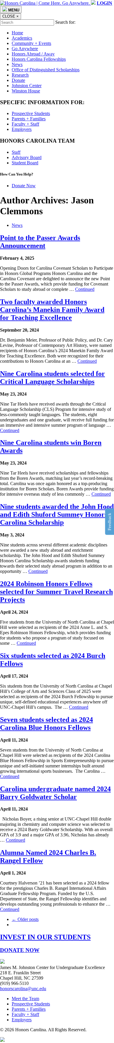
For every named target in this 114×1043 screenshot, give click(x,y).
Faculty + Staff (25, 123)
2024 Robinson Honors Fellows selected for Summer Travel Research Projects (56, 591)
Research (20, 74)
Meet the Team (25, 998)
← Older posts (25, 919)
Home (17, 32)
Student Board (25, 162)
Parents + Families (29, 118)
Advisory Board (27, 157)
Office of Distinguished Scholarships (46, 69)
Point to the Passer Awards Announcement (40, 241)
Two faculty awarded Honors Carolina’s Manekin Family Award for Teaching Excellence (52, 309)
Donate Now (24, 185)
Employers (22, 129)
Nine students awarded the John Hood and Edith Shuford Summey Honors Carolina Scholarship (57, 514)
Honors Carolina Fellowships (39, 59)
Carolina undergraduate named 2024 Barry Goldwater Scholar (55, 793)
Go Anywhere (25, 48)
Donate (18, 80)
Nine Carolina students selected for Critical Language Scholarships (52, 377)
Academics (22, 38)
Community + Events (31, 43)
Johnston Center (27, 85)
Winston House (26, 90)
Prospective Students (31, 113)
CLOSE (10, 16)
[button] (104, 3)
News (17, 64)
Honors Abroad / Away (33, 53)
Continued (84, 289)
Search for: (65, 22)
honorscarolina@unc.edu (23, 988)
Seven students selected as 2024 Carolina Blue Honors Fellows (46, 723)
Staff (16, 152)
